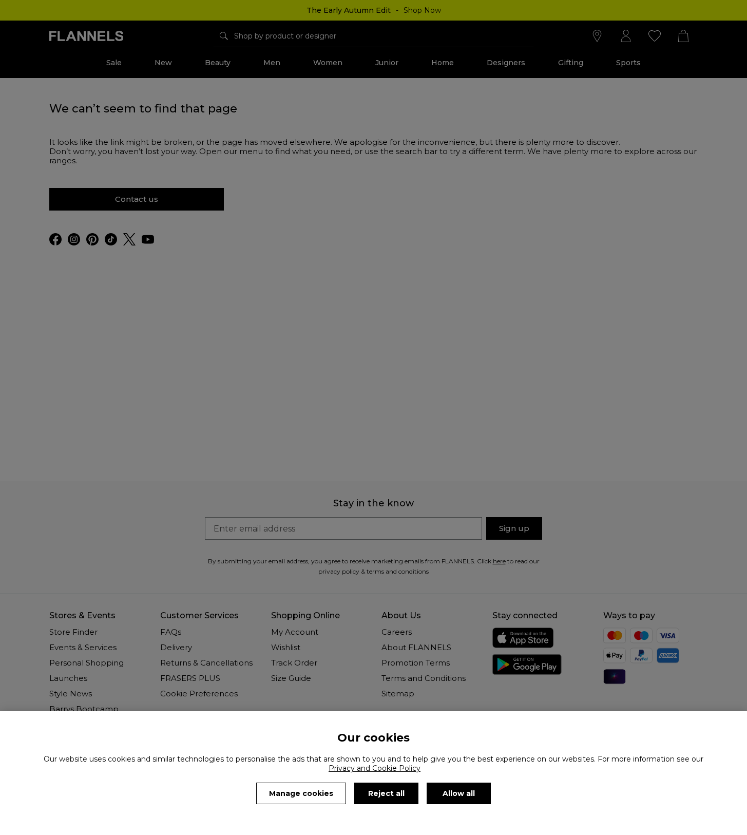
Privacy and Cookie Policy (374, 768)
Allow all (459, 793)
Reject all (386, 793)
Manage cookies (301, 793)
